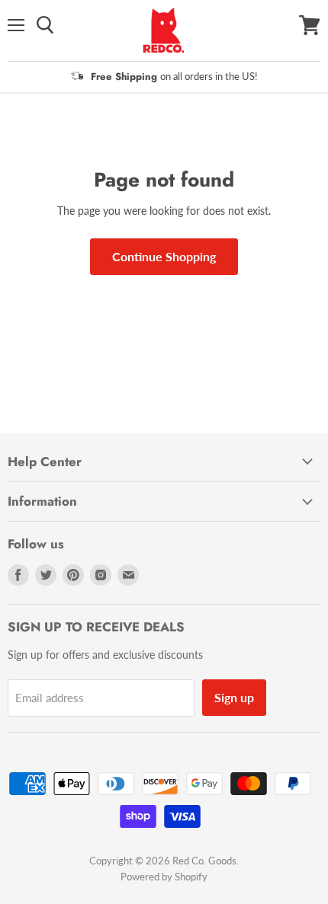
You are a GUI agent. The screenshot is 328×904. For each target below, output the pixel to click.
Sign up (234, 697)
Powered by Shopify (164, 876)
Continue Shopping (164, 256)
